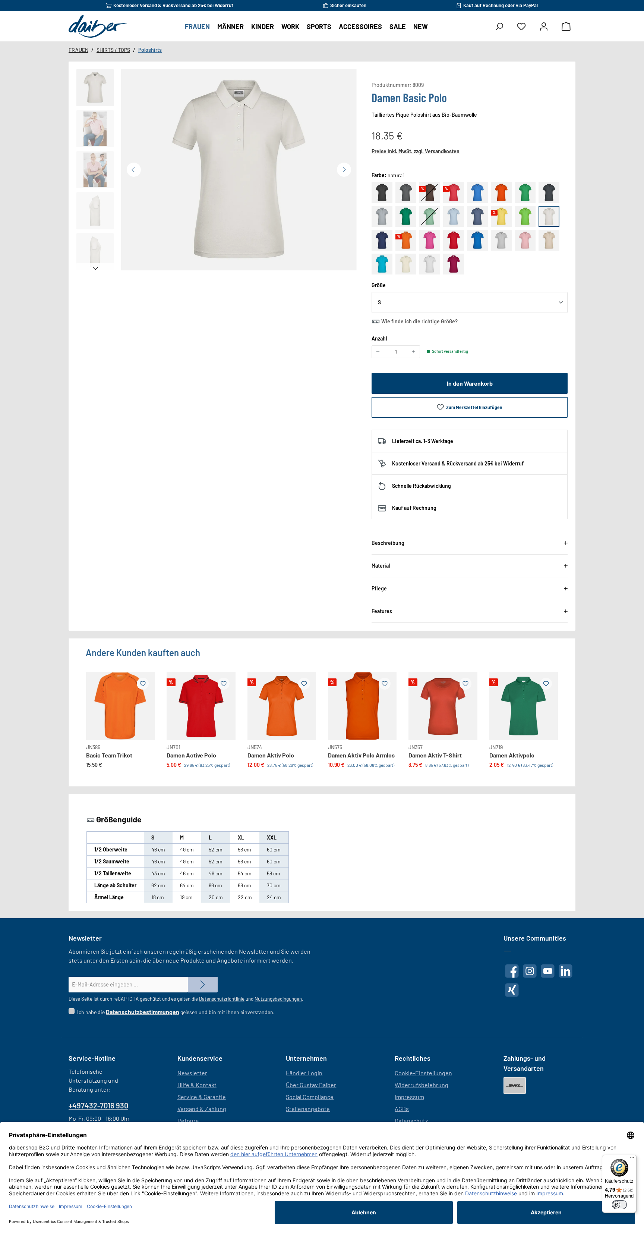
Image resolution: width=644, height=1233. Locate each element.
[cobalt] (477, 192)
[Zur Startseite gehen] (98, 26)
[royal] (477, 240)
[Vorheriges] (134, 170)
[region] (216, 171)
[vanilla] (405, 264)
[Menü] (632, 1159)
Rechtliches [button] (412, 1058)
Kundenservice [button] (199, 1058)
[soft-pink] (525, 240)
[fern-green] (525, 192)
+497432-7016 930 (98, 1105)
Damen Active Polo (191, 755)
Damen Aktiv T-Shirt (435, 755)
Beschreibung (388, 543)
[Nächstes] (344, 170)
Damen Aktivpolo (511, 755)
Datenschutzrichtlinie (221, 999)
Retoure (188, 1120)
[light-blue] (453, 216)
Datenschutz (411, 1120)
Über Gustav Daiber (311, 1084)
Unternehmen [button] (306, 1058)
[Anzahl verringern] (378, 352)
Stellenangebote (308, 1108)
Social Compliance (310, 1096)
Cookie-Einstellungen (423, 1072)
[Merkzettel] (521, 27)
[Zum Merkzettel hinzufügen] (143, 684)
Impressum (409, 1096)
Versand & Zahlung (201, 1108)
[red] (453, 240)
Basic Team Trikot (109, 755)
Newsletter (192, 1072)
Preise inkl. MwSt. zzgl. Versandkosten (416, 151)
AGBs (402, 1108)
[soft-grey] (501, 240)
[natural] (549, 216)
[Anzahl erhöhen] (414, 352)
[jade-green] (429, 216)
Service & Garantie (201, 1096)
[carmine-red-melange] (453, 192)
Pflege (379, 588)
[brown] (429, 192)
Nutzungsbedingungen (278, 999)
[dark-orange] (501, 192)
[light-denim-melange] (477, 216)
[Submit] (203, 985)
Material (381, 565)
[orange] (405, 240)
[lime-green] (525, 216)
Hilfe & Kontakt (197, 1084)
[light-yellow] (501, 216)
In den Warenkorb (470, 383)
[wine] (453, 264)
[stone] (549, 240)
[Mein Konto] (543, 27)
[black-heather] (405, 192)
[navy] (382, 240)
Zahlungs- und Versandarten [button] (524, 1063)
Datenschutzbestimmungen (142, 1011)
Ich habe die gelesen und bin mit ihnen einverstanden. (176, 1011)
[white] (429, 264)
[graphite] (549, 192)
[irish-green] (405, 216)
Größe (379, 285)
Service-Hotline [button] (92, 1058)
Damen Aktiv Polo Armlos (361, 755)
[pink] (429, 240)
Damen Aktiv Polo (270, 755)
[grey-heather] (382, 216)
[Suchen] (499, 27)
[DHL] (514, 1085)
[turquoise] (382, 264)
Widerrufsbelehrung (421, 1084)
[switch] (619, 1204)
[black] (382, 192)
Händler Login (304, 1072)
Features (382, 611)
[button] (95, 87)
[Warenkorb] (566, 27)
